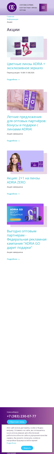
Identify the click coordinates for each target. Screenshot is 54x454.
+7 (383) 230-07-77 (21, 416)
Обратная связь (17, 422)
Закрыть (27, 448)
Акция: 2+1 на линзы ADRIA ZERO (23, 180)
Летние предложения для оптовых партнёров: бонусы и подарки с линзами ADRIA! (26, 122)
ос (10, 7)
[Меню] (43, 7)
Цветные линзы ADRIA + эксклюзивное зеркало (26, 65)
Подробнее (12, 79)
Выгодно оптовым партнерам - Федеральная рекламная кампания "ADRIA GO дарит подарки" (27, 239)
